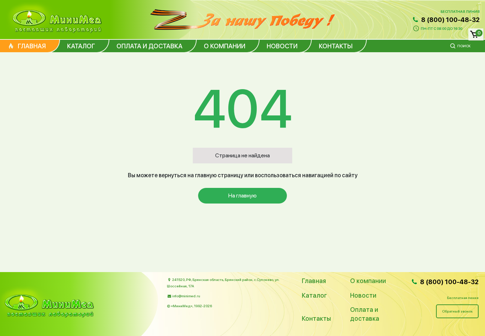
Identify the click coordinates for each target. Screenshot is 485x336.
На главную (242, 195)
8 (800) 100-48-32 (450, 19)
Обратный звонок (457, 311)
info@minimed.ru (186, 296)
